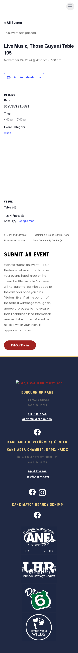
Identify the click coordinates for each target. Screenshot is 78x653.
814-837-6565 (37, 471)
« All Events (13, 22)
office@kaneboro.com (37, 419)
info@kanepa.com (37, 476)
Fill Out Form (20, 345)
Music (7, 133)
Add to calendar (25, 77)
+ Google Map (25, 221)
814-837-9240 (37, 413)
